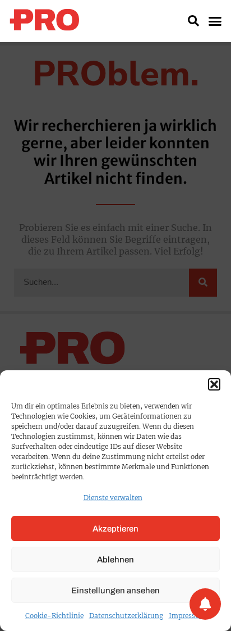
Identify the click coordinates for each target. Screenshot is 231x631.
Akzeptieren (115, 528)
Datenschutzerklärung (126, 615)
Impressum (187, 615)
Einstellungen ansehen (115, 590)
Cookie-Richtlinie (54, 615)
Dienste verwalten (113, 497)
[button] (214, 384)
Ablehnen (115, 559)
